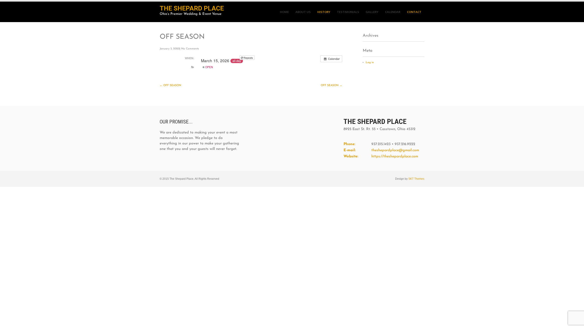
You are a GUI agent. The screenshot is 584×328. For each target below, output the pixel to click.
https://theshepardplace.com (394, 156)
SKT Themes (416, 178)
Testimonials (348, 12)
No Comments (190, 48)
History (323, 12)
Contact (414, 12)
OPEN (209, 67)
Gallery (372, 12)
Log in (370, 62)
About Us (303, 12)
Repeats (248, 57)
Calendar (392, 12)
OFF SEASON (170, 85)
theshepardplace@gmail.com (395, 150)
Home (284, 12)
